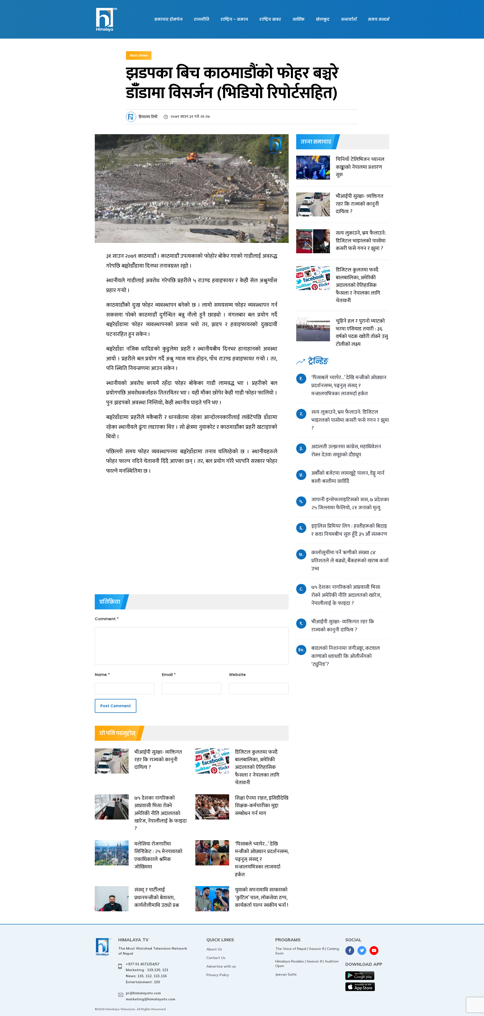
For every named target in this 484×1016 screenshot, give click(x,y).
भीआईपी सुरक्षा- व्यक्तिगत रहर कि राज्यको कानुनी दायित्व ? (342, 625)
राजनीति (201, 19)
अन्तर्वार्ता (349, 19)
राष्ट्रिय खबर (270, 19)
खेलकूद (322, 19)
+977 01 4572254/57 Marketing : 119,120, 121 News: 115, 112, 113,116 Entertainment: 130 (147, 973)
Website (237, 675)
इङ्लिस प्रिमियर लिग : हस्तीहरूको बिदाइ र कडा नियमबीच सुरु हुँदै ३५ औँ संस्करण (349, 530)
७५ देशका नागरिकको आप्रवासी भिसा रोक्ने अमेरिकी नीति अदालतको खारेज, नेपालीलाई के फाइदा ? (346, 595)
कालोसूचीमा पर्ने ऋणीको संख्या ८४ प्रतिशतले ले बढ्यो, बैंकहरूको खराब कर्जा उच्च (349, 560)
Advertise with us (221, 966)
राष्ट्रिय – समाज (234, 19)
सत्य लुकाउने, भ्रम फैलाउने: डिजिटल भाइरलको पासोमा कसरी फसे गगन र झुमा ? (350, 420)
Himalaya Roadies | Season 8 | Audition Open (307, 963)
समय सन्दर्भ (378, 19)
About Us (214, 949)
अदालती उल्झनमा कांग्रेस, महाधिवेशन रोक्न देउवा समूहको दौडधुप (346, 450)
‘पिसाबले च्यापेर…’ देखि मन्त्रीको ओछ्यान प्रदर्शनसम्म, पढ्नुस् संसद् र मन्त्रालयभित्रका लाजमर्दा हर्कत (348, 385)
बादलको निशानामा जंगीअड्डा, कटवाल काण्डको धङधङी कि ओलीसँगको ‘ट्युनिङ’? (345, 656)
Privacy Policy (217, 975)
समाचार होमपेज (168, 19)
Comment (107, 619)
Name (102, 675)
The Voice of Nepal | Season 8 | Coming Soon (307, 950)
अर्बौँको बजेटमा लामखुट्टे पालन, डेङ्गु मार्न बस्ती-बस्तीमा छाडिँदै (347, 477)
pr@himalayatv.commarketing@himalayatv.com (150, 996)
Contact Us (215, 957)
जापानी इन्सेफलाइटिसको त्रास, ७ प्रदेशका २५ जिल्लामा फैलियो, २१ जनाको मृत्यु (350, 503)
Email (169, 675)
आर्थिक (298, 19)
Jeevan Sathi (285, 974)
